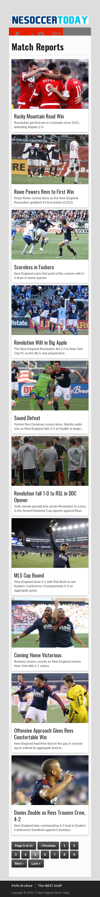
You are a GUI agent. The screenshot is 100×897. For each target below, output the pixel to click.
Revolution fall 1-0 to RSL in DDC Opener (45, 496)
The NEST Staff (50, 885)
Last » (36, 863)
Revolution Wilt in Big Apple (40, 342)
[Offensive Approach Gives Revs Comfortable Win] (50, 722)
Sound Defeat (27, 418)
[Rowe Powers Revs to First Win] (50, 183)
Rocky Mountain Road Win (39, 116)
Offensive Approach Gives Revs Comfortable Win (43, 734)
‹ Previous (48, 846)
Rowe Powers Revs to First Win (44, 191)
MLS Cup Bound (29, 575)
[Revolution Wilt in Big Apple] (50, 334)
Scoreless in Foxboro (34, 267)
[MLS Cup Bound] (50, 567)
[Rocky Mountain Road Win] (50, 107)
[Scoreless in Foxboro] (50, 258)
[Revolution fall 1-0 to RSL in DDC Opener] (50, 485)
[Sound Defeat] (50, 409)
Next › (19, 863)
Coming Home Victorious (38, 655)
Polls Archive (22, 885)
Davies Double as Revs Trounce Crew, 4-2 (49, 816)
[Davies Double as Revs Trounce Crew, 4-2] (50, 804)
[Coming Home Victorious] (50, 646)
